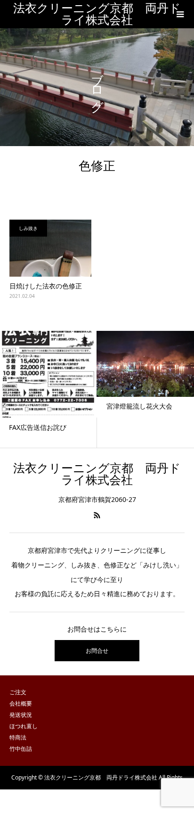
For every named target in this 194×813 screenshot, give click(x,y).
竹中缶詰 (20, 749)
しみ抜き (28, 228)
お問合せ (97, 651)
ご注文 (17, 692)
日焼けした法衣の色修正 (45, 285)
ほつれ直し (23, 726)
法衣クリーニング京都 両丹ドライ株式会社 (97, 14)
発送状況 (20, 715)
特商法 (17, 737)
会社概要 (20, 703)
